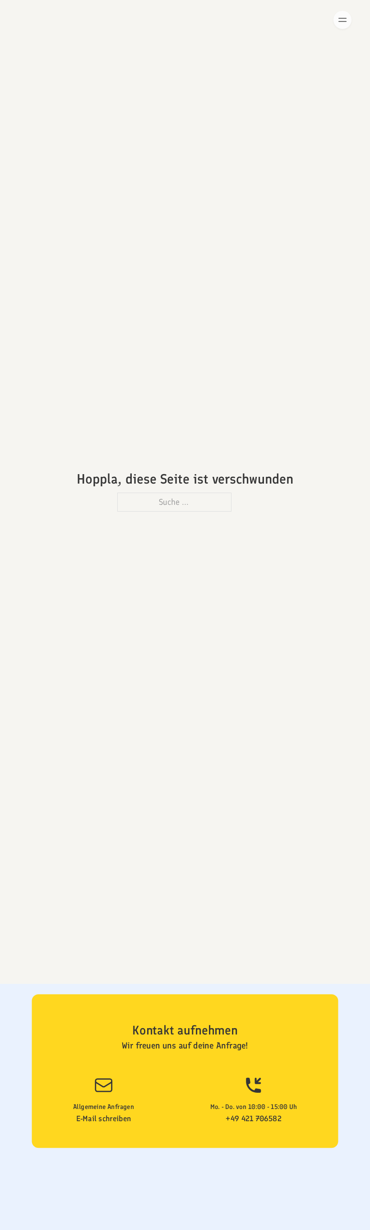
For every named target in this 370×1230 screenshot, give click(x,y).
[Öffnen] (342, 20)
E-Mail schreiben (103, 1118)
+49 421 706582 (253, 1118)
